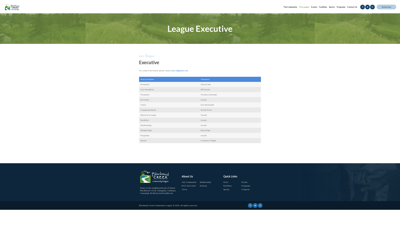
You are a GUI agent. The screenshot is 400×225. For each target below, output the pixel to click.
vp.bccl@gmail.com (179, 70)
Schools (203, 186)
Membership (205, 182)
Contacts (245, 189)
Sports (226, 189)
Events (244, 182)
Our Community (189, 182)
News (225, 182)
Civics (184, 189)
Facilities (227, 186)
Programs (245, 186)
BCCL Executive (189, 186)
